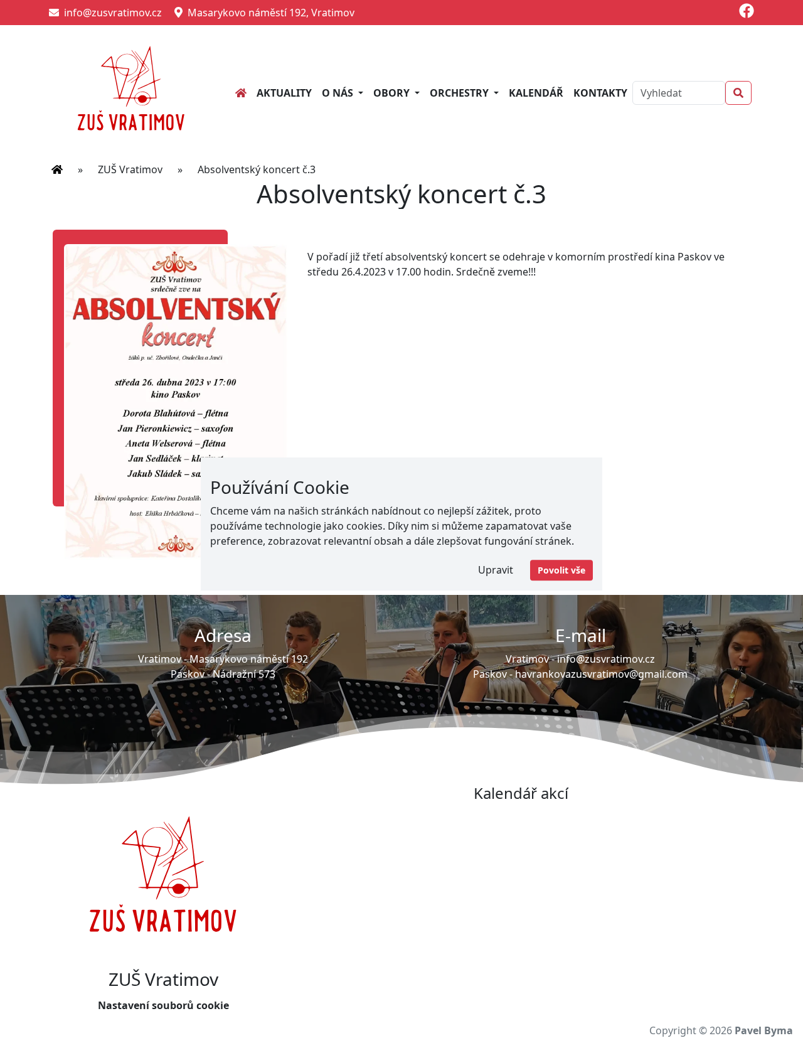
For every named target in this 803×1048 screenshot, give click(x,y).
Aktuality (284, 93)
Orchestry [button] (460, 93)
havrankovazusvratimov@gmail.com (601, 674)
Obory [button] (392, 93)
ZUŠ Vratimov (130, 169)
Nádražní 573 (244, 674)
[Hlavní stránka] (57, 169)
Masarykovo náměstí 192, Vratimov (268, 12)
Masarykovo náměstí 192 (248, 659)
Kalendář (536, 93)
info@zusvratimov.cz (110, 12)
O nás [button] (339, 93)
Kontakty (600, 93)
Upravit (495, 570)
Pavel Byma (764, 1030)
